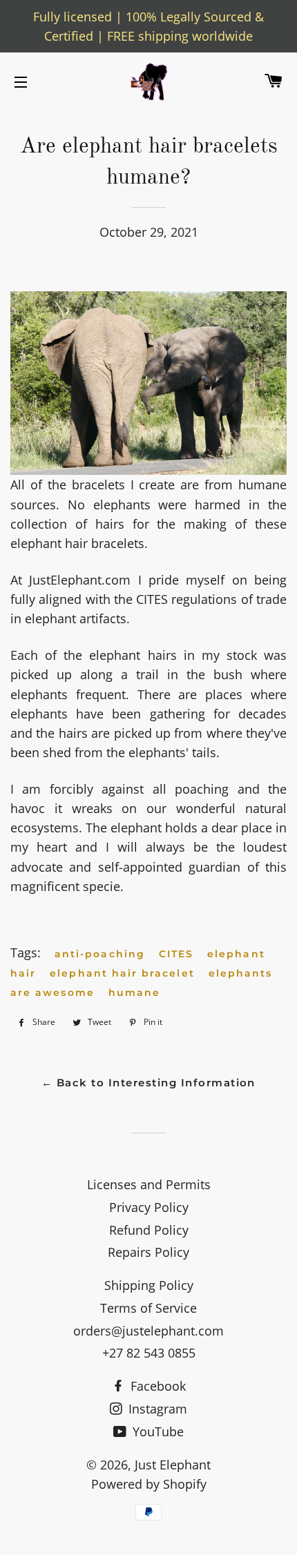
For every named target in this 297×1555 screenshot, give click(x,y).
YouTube (156, 1431)
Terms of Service (148, 1308)
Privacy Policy (149, 1207)
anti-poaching (100, 953)
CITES (176, 953)
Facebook (156, 1386)
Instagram (156, 1408)
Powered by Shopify (149, 1484)
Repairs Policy (148, 1252)
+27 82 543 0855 (148, 1352)
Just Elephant (173, 1464)
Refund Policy (149, 1230)
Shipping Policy (148, 1285)
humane (134, 992)
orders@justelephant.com (148, 1330)
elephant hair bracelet (122, 973)
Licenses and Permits (149, 1184)
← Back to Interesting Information (148, 1083)
